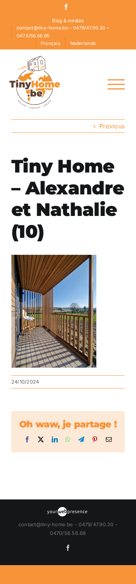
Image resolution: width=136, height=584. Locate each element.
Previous (112, 126)
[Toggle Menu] (116, 84)
